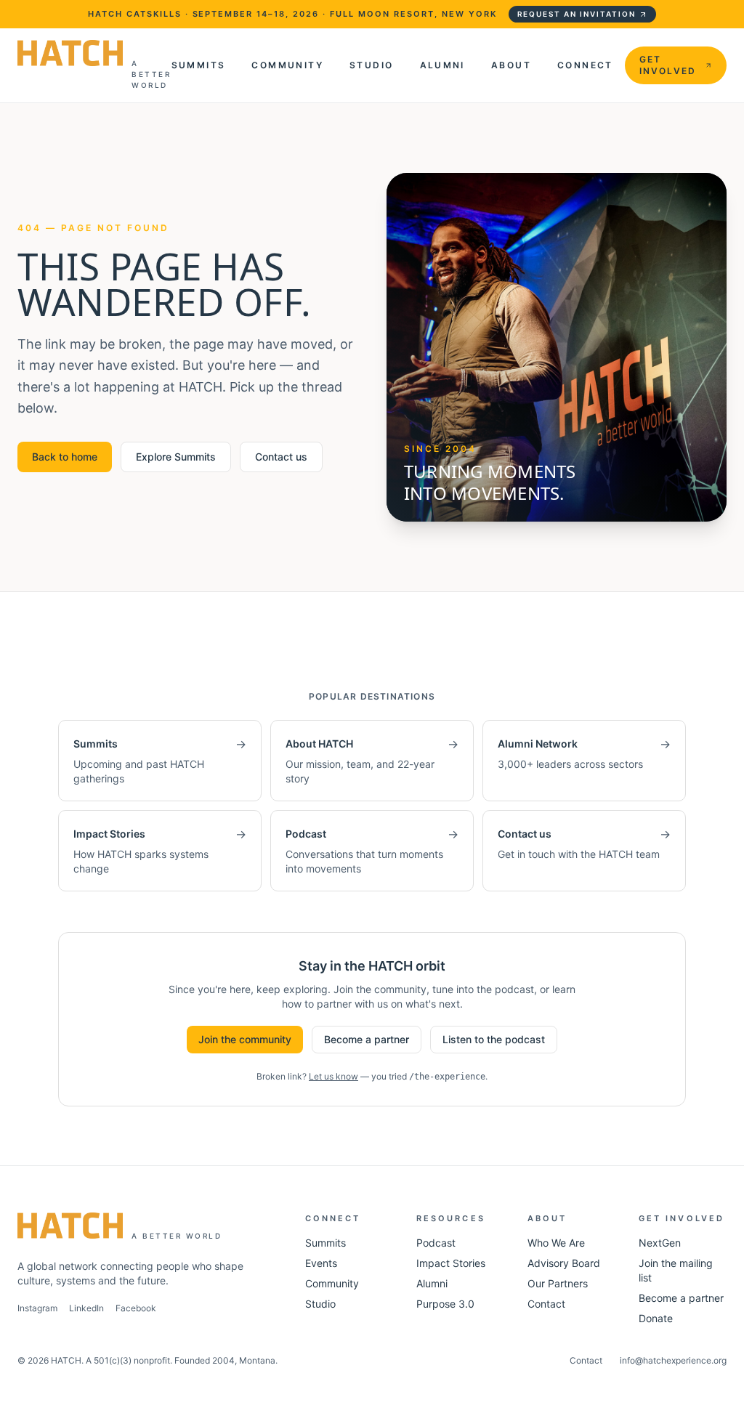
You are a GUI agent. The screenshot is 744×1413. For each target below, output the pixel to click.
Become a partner (366, 1039)
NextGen (660, 1242)
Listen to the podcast (493, 1039)
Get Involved (667, 65)
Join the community (244, 1039)
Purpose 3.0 (445, 1303)
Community (287, 65)
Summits (198, 65)
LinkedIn (86, 1308)
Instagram (37, 1308)
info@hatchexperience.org (673, 1360)
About (511, 65)
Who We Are (556, 1242)
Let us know (333, 1076)
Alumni (442, 65)
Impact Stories (450, 1263)
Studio (371, 65)
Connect (585, 65)
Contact (546, 1303)
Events (321, 1263)
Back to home (64, 456)
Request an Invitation (576, 13)
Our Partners (557, 1283)
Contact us (281, 456)
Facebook (136, 1308)
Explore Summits (176, 456)
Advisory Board (563, 1263)
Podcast (436, 1242)
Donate (656, 1318)
